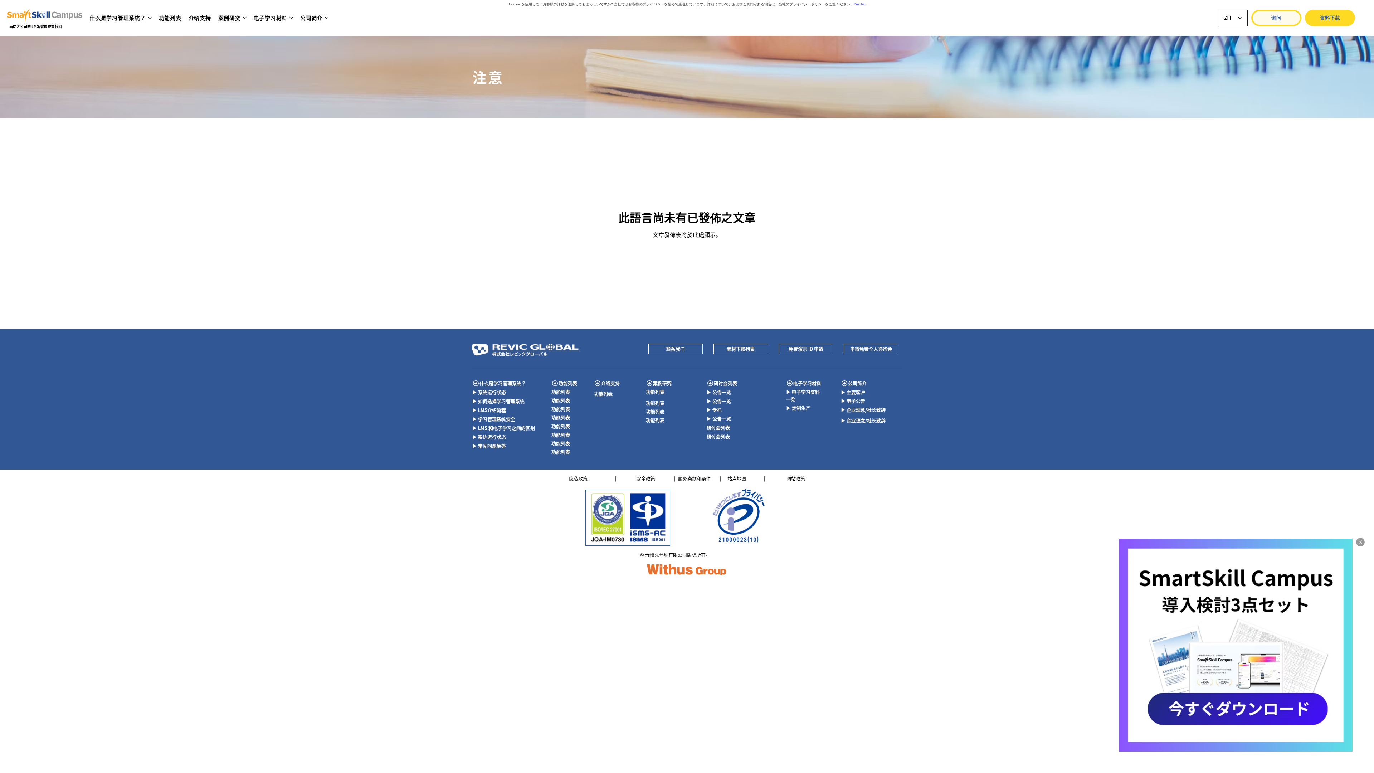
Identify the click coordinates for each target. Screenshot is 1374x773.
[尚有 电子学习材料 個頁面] (291, 18)
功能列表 (568, 383)
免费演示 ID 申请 (806, 348)
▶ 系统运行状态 (489, 392)
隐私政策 (578, 478)
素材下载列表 (741, 348)
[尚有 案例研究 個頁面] (245, 18)
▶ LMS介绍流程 (489, 410)
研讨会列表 (725, 383)
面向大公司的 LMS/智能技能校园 (35, 26)
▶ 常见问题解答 (489, 445)
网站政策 (795, 478)
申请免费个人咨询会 (871, 348)
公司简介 (857, 383)
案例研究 (662, 383)
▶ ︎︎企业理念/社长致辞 (863, 409)
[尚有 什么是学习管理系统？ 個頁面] (150, 18)
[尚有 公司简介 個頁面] (326, 18)
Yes (857, 4)
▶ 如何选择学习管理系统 (498, 401)
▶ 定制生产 (798, 407)
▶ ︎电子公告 (853, 400)
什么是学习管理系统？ (502, 383)
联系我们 (675, 348)
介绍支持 (610, 383)
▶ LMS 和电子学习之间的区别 (503, 427)
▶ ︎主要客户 (853, 392)
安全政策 (646, 478)
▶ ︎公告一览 (719, 392)
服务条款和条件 (694, 478)
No (863, 4)
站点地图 (736, 478)
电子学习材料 (807, 383)
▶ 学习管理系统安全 (493, 418)
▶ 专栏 (714, 409)
